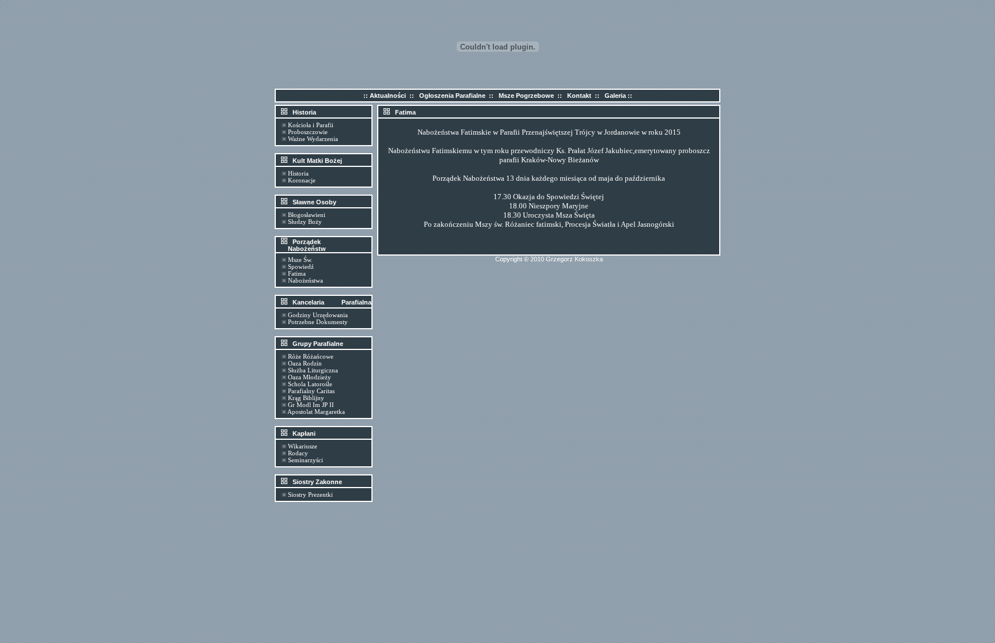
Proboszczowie (308, 131)
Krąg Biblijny (306, 397)
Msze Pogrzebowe (526, 95)
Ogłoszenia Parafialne (452, 95)
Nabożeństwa (305, 280)
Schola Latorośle (310, 384)
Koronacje (302, 180)
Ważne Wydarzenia (313, 138)
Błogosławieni (306, 214)
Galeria (615, 95)
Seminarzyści (305, 459)
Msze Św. (300, 259)
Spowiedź (301, 266)
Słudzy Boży (305, 221)
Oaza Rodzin (305, 363)
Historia (298, 173)
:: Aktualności (384, 95)
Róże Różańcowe (310, 356)
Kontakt (579, 95)
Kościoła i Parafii (310, 124)
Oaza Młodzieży (309, 377)
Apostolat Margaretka (316, 411)
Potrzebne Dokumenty (318, 321)
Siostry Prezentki (310, 494)
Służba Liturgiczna (313, 370)
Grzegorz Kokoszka (574, 259)
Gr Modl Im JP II (311, 404)
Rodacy (298, 453)
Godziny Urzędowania (318, 314)
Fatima (297, 273)
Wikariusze (302, 446)
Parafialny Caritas (311, 390)
